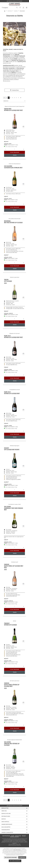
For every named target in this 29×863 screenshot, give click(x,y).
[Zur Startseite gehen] (14, 4)
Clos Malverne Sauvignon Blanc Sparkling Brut (13, 166)
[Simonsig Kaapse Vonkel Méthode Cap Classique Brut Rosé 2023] (14, 578)
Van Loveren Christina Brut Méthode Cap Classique (11, 743)
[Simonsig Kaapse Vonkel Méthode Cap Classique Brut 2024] (14, 697)
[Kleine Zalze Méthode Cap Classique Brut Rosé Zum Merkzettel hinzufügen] (23, 354)
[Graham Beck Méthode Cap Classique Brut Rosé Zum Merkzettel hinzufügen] (23, 126)
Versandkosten (22, 838)
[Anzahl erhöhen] (23, 149)
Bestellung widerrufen (14, 836)
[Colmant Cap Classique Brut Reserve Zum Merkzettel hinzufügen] (23, 466)
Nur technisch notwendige (11, 857)
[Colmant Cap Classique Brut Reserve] (14, 460)
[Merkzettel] (20, 7)
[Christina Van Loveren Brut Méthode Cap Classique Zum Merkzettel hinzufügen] (23, 761)
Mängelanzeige (18, 835)
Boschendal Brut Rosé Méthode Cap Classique (13, 221)
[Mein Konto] (23, 7)
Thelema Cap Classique (8, 280)
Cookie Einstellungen (6, 835)
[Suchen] (17, 7)
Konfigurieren (22, 857)
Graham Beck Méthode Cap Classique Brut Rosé (13, 109)
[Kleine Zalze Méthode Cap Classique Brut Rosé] (14, 348)
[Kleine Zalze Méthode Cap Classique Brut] (14, 404)
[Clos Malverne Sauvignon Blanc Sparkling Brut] (14, 178)
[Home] (4, 11)
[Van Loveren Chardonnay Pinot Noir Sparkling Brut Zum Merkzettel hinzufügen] (23, 526)
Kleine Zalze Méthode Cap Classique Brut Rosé (13, 336)
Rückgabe (24, 835)
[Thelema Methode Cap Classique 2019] (14, 292)
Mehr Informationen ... (17, 849)
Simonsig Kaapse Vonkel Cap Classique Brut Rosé (13, 566)
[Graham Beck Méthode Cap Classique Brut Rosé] (14, 121)
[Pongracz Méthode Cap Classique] (14, 635)
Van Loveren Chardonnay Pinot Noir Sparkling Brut (13, 508)
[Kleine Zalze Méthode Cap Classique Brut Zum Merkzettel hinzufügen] (23, 410)
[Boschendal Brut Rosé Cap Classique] (14, 233)
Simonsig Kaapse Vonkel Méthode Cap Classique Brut (11, 684)
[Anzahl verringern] (5, 149)
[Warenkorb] (26, 7)
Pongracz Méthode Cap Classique (10, 624)
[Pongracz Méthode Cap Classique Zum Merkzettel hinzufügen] (23, 641)
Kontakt (12, 835)
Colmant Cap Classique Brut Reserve (11, 448)
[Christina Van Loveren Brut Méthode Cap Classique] (14, 756)
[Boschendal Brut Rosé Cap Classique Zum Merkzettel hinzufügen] (23, 239)
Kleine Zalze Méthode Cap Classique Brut (12, 392)
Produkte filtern (15, 90)
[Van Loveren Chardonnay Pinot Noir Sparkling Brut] (14, 520)
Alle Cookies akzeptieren (15, 860)
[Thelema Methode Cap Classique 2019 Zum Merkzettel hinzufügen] (23, 297)
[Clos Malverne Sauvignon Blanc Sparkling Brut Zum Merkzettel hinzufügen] (23, 184)
